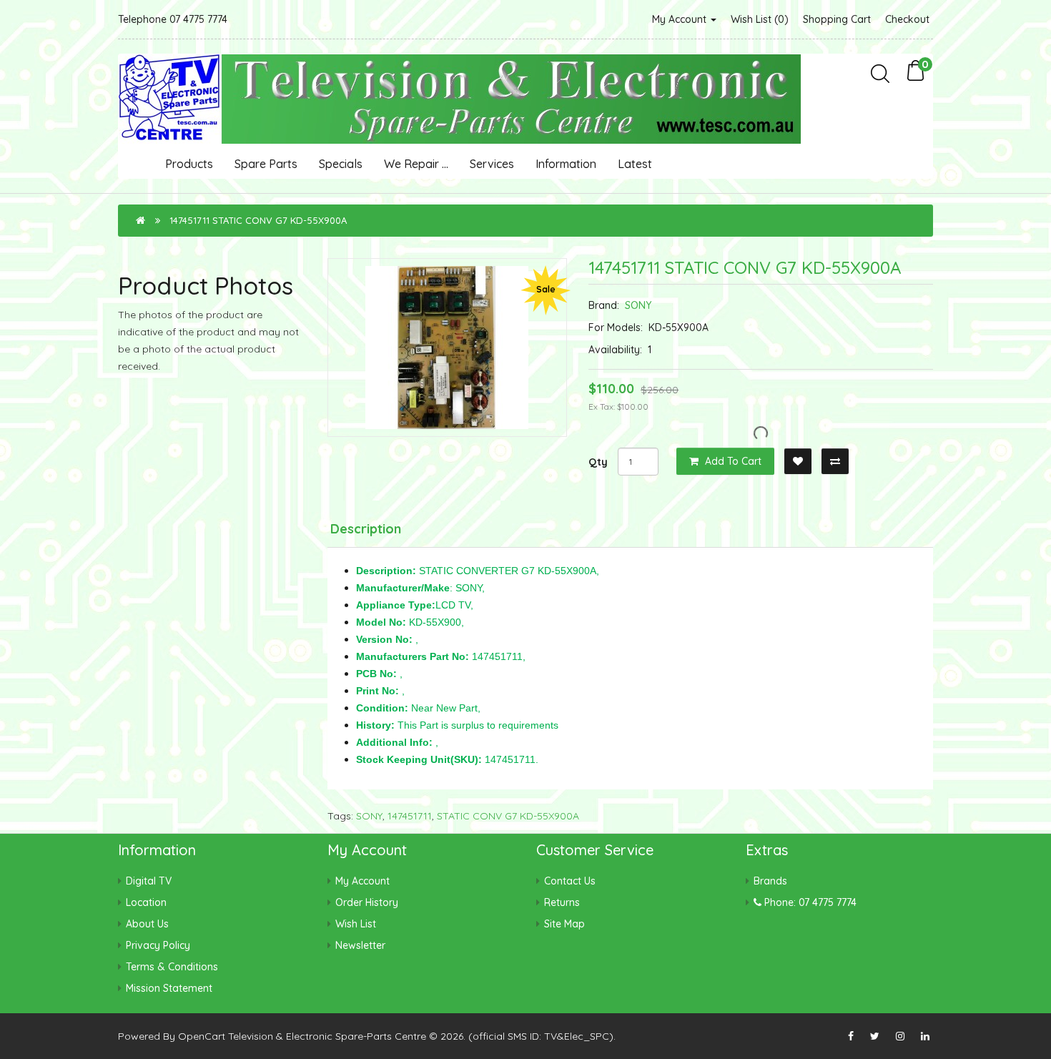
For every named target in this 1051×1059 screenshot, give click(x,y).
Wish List (355, 923)
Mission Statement (169, 988)
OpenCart (201, 1036)
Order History (366, 902)
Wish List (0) (760, 19)
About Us (147, 923)
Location (146, 902)
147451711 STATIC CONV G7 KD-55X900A (258, 220)
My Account (680, 19)
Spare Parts (266, 164)
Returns (562, 902)
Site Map (564, 923)
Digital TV (149, 881)
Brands (770, 881)
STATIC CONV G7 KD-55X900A (508, 815)
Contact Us (570, 881)
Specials (340, 164)
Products (189, 164)
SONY (638, 305)
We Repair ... (416, 164)
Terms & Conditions (172, 966)
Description (365, 529)
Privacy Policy (158, 945)
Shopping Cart (837, 19)
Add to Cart (731, 461)
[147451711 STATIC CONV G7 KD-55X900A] (447, 347)
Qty (598, 461)
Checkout (907, 19)
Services (492, 164)
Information (566, 164)
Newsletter (360, 945)
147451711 (410, 815)
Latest (635, 164)
